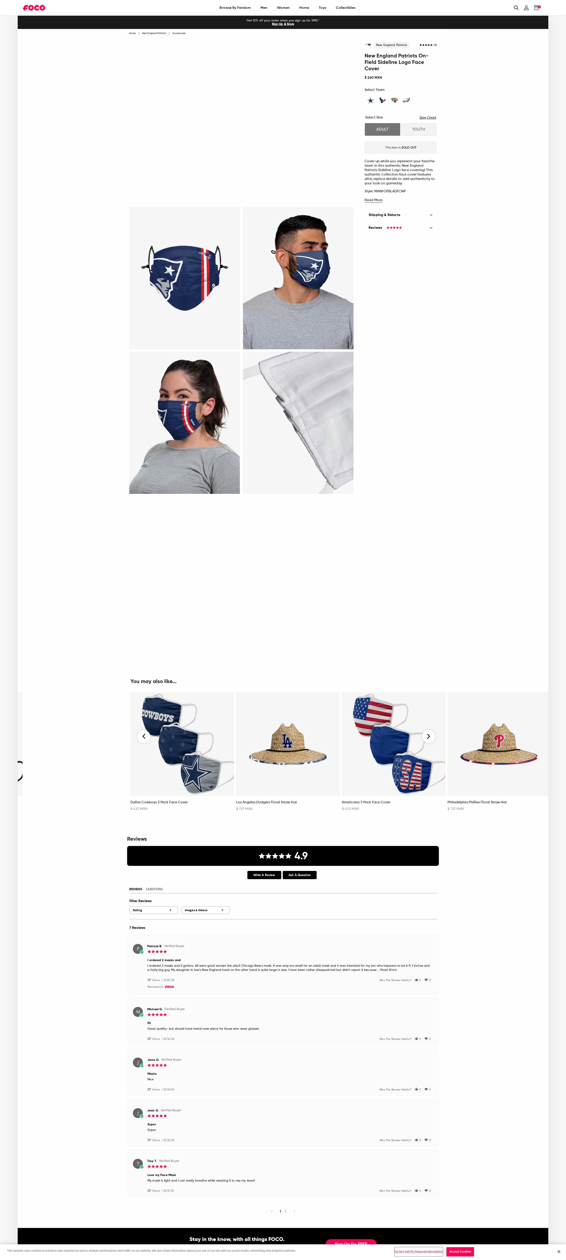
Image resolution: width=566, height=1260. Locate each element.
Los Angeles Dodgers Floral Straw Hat (266, 802)
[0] (535, 7)
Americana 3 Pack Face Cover (366, 802)
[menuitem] (235, 7)
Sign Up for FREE (351, 1244)
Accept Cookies (460, 1251)
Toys (322, 8)
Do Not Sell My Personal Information (419, 1251)
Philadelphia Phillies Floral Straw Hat (477, 802)
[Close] (559, 1251)
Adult (382, 130)
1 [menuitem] (280, 1211)
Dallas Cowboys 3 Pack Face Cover (159, 802)
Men (263, 8)
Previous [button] (144, 736)
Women (283, 8)
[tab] (264, 875)
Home (304, 8)
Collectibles (345, 8)
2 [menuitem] (286, 1211)
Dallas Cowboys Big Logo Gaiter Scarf (56, 802)
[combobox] (153, 910)
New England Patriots (391, 45)
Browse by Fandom (235, 8)
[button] (155, 980)
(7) (435, 45)
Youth (418, 130)
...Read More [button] (387, 970)
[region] (283, 1252)
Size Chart (427, 118)
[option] (283, 22)
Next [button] (428, 736)
